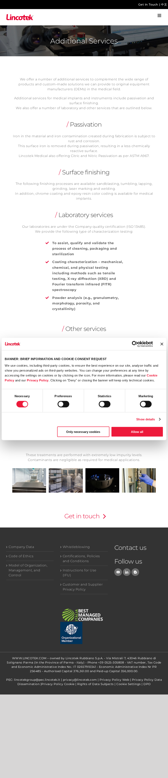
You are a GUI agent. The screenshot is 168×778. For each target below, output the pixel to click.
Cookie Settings (128, 684)
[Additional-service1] (29, 480)
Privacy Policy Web (114, 680)
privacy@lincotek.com (80, 680)
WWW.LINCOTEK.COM (29, 658)
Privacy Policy (38, 380)
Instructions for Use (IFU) (79, 572)
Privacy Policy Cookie (58, 684)
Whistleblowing (76, 547)
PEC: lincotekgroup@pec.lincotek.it (33, 680)
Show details (145, 419)
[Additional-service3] (102, 480)
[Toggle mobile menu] (160, 15)
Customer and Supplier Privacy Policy (83, 586)
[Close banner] (161, 344)
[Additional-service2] (66, 480)
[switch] (63, 404)
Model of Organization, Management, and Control (28, 570)
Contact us (130, 547)
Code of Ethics (21, 556)
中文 (164, 4)
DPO (147, 684)
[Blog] (135, 572)
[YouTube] (118, 572)
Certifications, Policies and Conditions (81, 558)
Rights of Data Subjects (95, 684)
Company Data (21, 547)
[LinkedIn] (127, 572)
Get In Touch (148, 4)
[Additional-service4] (139, 480)
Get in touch (82, 516)
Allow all (137, 431)
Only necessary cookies (83, 431)
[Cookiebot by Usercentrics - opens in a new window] (135, 344)
